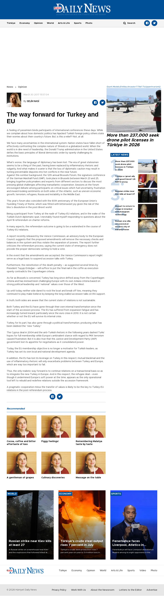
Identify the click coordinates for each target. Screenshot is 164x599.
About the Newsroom (102, 590)
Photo (89, 23)
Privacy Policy (59, 590)
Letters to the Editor (130, 590)
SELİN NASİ (33, 101)
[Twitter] (154, 23)
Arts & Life (64, 23)
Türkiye (11, 23)
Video (142, 570)
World (50, 23)
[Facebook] (147, 23)
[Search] (124, 23)
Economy (25, 23)
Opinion (38, 23)
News (10, 87)
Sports (77, 23)
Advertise (152, 590)
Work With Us (78, 590)
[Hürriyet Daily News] (82, 9)
